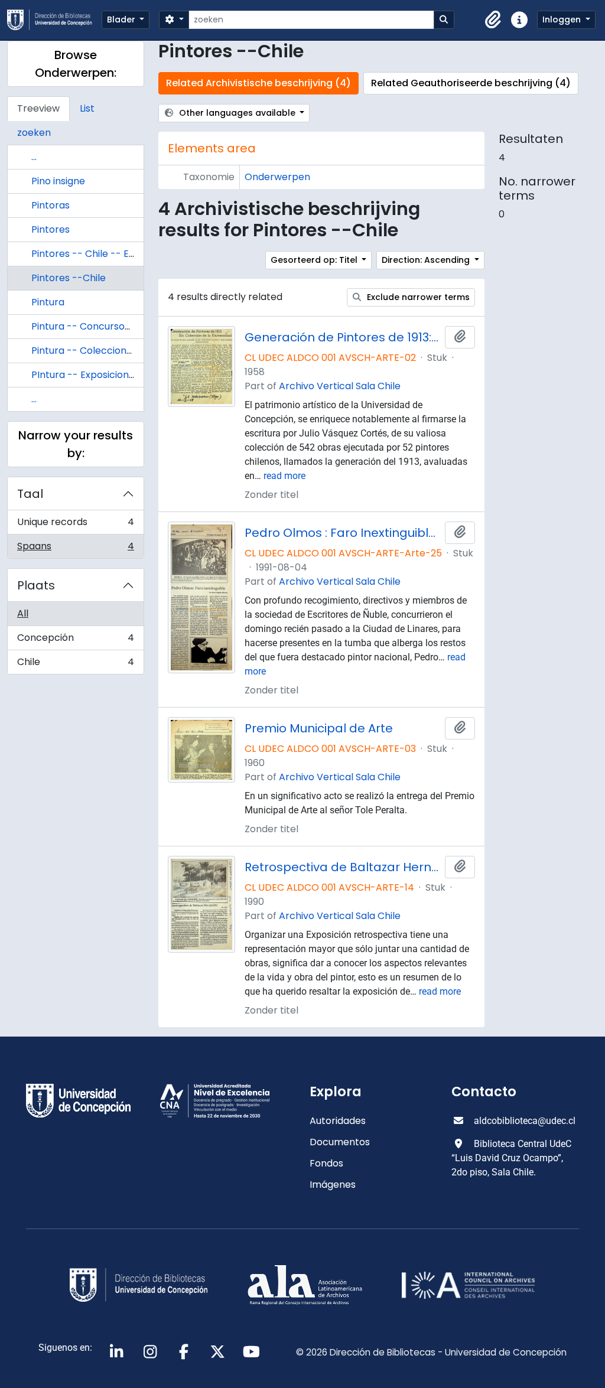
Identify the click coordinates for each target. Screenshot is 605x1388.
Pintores (50, 229)
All (22, 613)
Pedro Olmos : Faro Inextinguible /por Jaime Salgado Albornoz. (342, 533)
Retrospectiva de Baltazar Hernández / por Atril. (342, 867)
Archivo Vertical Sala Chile (340, 386)
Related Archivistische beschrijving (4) (258, 83)
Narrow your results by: (75, 444)
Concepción (75, 640)
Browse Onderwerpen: (75, 64)
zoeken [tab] (34, 132)
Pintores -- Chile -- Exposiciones (107, 253)
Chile (75, 664)
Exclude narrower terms (417, 297)
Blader (122, 19)
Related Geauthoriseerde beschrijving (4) (471, 83)
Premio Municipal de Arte (319, 728)
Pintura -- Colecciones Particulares (113, 350)
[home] (54, 20)
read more (284, 475)
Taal (30, 494)
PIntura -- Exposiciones (85, 375)
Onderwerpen (277, 177)
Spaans (75, 548)
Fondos (326, 1163)
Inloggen (562, 19)
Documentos (340, 1142)
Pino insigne (58, 181)
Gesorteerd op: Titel (315, 260)
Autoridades (338, 1121)
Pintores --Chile (68, 278)
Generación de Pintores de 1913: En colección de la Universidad (342, 337)
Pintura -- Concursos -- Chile (99, 326)
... (34, 157)
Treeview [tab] (38, 108)
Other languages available (237, 113)
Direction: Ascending (427, 260)
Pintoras (50, 205)
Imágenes (333, 1184)
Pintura (47, 302)
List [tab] (87, 108)
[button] (493, 20)
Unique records (75, 525)
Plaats (36, 585)
